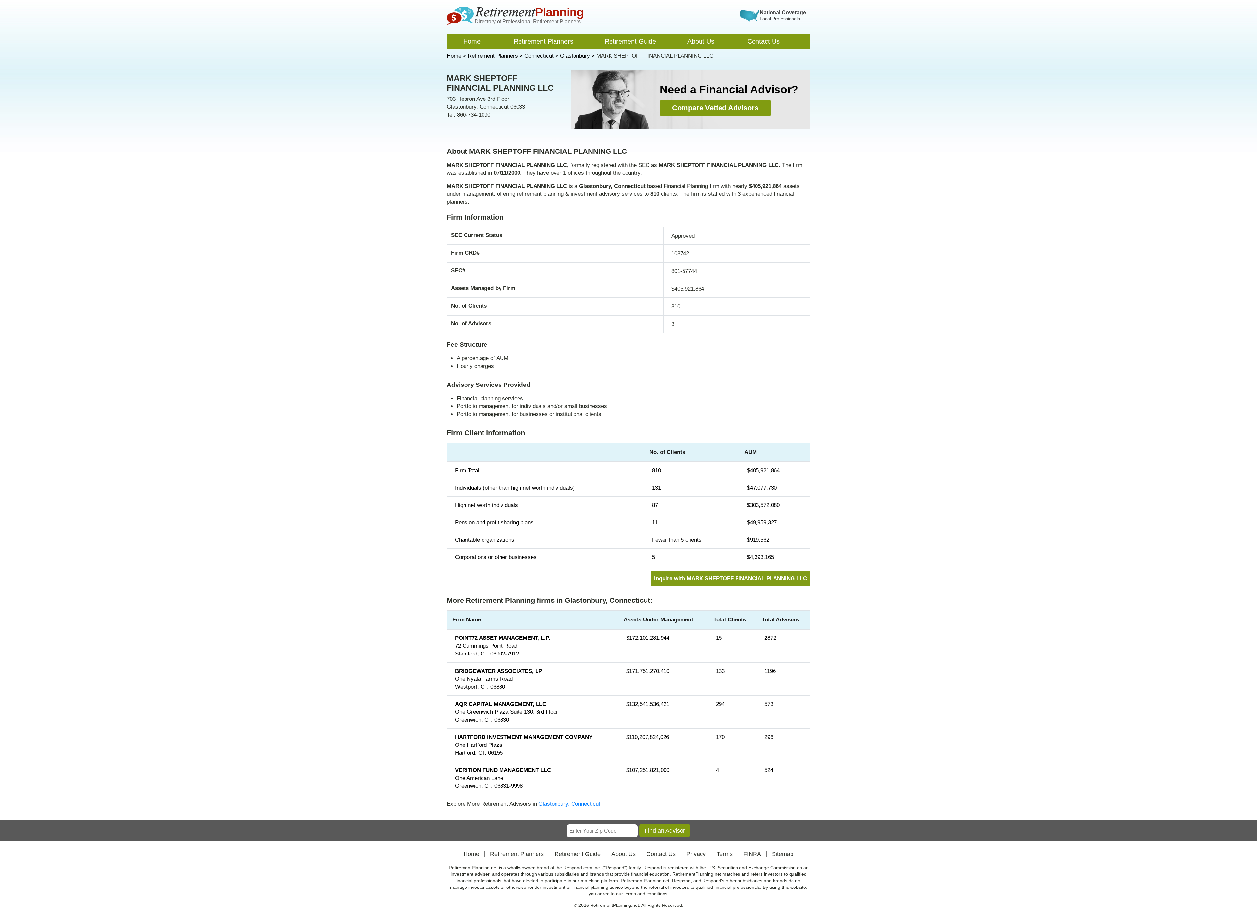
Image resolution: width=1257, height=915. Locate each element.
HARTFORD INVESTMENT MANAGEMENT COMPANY (523, 737)
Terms (725, 854)
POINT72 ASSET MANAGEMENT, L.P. (502, 638)
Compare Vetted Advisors (715, 108)
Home (472, 41)
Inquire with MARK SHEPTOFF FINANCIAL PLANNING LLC (730, 578)
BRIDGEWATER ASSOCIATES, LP (498, 671)
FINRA (752, 854)
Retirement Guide (630, 41)
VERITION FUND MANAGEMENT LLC (503, 770)
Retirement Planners (543, 41)
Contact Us (763, 41)
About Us (700, 41)
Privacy (696, 854)
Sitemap (782, 854)
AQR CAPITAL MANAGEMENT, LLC (500, 704)
